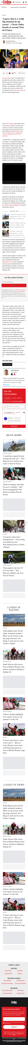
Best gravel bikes (21, 980)
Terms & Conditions (13, 1034)
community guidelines (17, 401)
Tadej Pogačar (15, 132)
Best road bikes (7, 980)
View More (14, 426)
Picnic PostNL (9, 123)
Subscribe (18, 2)
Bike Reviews (21, 990)
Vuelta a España (8, 973)
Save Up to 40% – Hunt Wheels (18, 7)
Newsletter (22, 73)
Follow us (14, 73)
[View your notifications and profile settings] (10, 2)
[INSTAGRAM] (15, 374)
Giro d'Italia (19, 970)
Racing (3, 15)
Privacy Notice (21, 291)
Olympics (20, 973)
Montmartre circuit (8, 262)
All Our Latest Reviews (7, 990)
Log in (14, 398)
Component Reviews (7, 993)
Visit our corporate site (19, 1038)
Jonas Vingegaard (8, 134)
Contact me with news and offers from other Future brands (14, 1023)
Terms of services (20, 289)
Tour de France (19, 90)
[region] (14, 415)
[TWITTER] (12, 374)
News (20, 43)
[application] (14, 171)
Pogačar (6, 205)
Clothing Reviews (20, 993)
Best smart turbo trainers (7, 983)
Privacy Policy (19, 1032)
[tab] (9, 412)
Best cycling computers (20, 983)
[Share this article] (3, 73)
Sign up (19, 398)
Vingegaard (15, 205)
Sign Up (14, 1027)
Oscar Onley (6, 78)
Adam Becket (11, 41)
